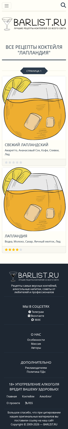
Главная (12, 396)
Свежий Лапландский (26, 144)
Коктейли (28, 396)
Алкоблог (46, 396)
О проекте (13, 403)
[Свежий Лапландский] (34, 108)
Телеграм (37, 312)
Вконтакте (37, 316)
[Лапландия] (34, 199)
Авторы (36, 348)
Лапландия (16, 236)
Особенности (36, 340)
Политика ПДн (36, 372)
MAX (37, 320)
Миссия (36, 344)
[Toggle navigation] (6, 5)
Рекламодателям (36, 368)
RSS (30, 403)
